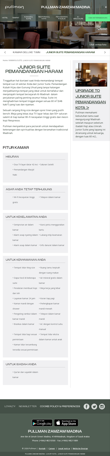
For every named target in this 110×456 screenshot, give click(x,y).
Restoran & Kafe (44, 18)
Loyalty (10, 406)
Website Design (80, 448)
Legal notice (64, 448)
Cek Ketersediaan (97, 18)
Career (52, 448)
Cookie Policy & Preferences (60, 406)
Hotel (5, 18)
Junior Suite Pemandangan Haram (70, 52)
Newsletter (28, 406)
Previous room (5, 52)
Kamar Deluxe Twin (26, 52)
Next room (105, 52)
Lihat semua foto (97, 44)
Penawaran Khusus (62, 18)
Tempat (15, 18)
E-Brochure (78, 18)
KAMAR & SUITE (28, 18)
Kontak (42, 448)
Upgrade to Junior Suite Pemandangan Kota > (90, 99)
